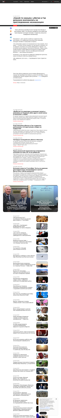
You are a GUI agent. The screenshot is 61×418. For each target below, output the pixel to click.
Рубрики (32, 1)
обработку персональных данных (45, 408)
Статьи (21, 1)
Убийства (22, 25)
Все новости (16, 1)
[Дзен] (53, 28)
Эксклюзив (15, 25)
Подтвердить (43, 413)
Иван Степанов (21, 82)
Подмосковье (26, 1)
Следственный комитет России (30, 25)
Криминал (19, 25)
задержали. (38, 80)
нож (40, 76)
